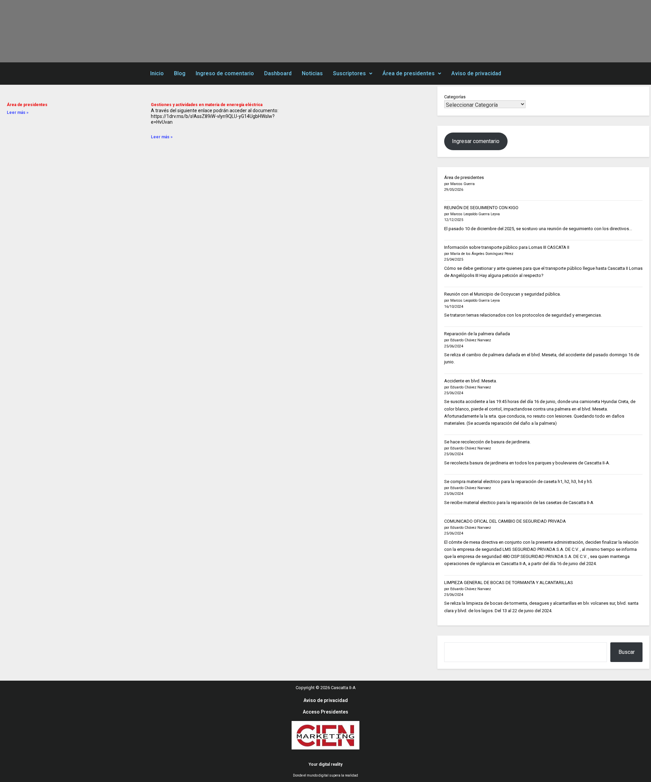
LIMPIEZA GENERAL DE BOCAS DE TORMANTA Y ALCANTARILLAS (508, 582)
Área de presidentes (408, 73)
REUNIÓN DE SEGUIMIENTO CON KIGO (481, 207)
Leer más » (17, 112)
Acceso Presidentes (325, 712)
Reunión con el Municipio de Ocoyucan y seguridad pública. (502, 294)
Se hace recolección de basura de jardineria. (487, 441)
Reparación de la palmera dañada (477, 333)
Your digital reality (325, 764)
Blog (179, 73)
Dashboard (278, 73)
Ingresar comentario (475, 141)
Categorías (455, 96)
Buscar (626, 652)
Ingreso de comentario (225, 73)
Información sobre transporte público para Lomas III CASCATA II (506, 247)
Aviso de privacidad (476, 73)
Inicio (157, 73)
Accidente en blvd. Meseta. (470, 380)
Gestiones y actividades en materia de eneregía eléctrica (206, 104)
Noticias (312, 73)
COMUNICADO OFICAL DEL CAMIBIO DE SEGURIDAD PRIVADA (505, 521)
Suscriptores (349, 73)
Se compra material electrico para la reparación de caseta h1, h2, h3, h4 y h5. (518, 481)
